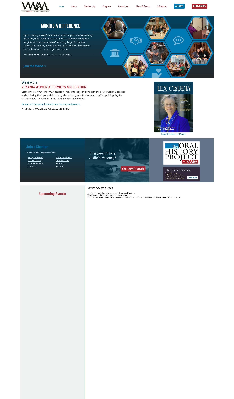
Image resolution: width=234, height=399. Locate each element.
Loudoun (32, 166)
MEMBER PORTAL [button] (199, 6)
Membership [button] (90, 6)
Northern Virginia (64, 157)
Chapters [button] (106, 6)
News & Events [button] (143, 6)
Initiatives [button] (162, 6)
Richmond (60, 163)
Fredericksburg (35, 160)
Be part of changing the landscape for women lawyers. (51, 103)
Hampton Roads (35, 163)
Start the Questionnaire (133, 168)
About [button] (74, 6)
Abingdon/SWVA (35, 157)
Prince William (62, 160)
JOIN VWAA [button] (179, 6)
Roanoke (60, 166)
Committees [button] (123, 6)
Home (61, 6)
